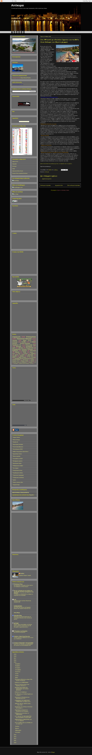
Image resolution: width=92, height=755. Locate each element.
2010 (15, 742)
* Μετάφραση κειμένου (17, 461)
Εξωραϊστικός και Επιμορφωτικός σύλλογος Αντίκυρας (24, 348)
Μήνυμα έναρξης (24, 360)
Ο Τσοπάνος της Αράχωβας (20, 631)
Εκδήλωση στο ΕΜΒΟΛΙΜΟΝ (21, 682)
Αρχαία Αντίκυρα (22, 357)
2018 (15, 656)
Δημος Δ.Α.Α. (27, 340)
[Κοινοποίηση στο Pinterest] (67, 170)
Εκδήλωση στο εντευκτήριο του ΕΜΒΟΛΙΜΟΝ (22, 714)
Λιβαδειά (22, 356)
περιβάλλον (33, 353)
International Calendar (24, 121)
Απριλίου (17, 726)
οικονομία (18, 346)
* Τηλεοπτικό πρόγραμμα (18, 475)
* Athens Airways (16, 439)
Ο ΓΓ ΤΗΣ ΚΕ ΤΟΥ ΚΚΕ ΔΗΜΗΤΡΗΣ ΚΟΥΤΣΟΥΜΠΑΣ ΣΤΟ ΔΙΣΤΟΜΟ (23, 717)
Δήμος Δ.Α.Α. (15, 161)
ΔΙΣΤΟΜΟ (16, 623)
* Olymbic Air (15, 442)
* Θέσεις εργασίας (16, 456)
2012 (15, 738)
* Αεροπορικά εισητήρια (17, 444)
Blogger (53, 752)
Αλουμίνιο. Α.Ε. (15, 360)
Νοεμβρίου (17, 665)
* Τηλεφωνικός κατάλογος (18, 477)
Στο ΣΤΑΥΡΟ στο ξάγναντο (19, 632)
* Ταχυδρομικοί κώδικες (17, 472)
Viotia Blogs (17, 612)
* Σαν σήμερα (15, 468)
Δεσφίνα (32, 359)
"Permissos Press (18, 584)
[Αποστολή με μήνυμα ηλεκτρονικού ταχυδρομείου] (61, 170)
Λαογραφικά (16, 363)
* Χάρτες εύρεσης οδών (17, 482)
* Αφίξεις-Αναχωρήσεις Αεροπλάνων (20, 451)
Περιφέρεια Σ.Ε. (16, 345)
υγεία (13, 347)
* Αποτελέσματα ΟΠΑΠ (17, 449)
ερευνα (16, 354)
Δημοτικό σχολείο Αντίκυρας (24, 363)
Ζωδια (25, 425)
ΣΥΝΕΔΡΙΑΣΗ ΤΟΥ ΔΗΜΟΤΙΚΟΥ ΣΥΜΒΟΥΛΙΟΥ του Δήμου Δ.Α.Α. (23, 701)
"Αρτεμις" (32, 360)
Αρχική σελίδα (59, 185)
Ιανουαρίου (17, 732)
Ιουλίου (17, 673)
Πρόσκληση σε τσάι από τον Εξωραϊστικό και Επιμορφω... (22, 710)
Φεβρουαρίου (18, 730)
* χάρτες (14, 479)
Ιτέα (35, 362)
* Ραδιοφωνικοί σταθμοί (17, 465)
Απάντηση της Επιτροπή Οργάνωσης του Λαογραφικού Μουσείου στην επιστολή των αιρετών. (23, 618)
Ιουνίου (17, 675)
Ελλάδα (24, 342)
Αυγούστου (18, 671)
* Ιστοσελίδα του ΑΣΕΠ (17, 458)
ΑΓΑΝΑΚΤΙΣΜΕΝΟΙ (16, 359)
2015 (15, 662)
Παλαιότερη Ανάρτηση (73, 185)
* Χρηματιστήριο (16, 484)
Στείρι (13, 168)
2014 (15, 734)
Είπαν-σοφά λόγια (31, 345)
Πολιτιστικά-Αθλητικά (24, 339)
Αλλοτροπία (30, 354)
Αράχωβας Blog (18, 615)
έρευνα (13, 357)
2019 (15, 654)
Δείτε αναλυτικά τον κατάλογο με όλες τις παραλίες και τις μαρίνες (56, 163)
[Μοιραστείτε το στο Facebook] (65, 170)
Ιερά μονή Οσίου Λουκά (17, 171)
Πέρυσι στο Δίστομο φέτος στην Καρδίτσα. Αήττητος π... (22, 685)
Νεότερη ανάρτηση (45, 185)
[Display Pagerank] (14, 201)
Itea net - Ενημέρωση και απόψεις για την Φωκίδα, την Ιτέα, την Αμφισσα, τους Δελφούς (23, 592)
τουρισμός (31, 362)
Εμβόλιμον (15, 350)
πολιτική (14, 340)
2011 (15, 740)
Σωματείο (25, 353)
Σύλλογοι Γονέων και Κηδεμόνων (19, 362)
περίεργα (24, 350)
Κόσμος (31, 352)
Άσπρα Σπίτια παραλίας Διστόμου (20, 173)
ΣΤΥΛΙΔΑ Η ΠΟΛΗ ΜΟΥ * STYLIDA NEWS (23, 643)
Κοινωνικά (33, 350)
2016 (15, 660)
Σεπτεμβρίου (18, 669)
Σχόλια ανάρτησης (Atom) (63, 190)
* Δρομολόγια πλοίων (17, 453)
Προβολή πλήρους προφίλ (25, 575)
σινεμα (29, 400)
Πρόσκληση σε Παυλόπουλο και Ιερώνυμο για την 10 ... (22, 698)
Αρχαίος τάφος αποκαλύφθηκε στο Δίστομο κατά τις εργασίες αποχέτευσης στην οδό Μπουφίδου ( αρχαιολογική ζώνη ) (23, 626)
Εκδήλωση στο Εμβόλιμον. (21, 692)
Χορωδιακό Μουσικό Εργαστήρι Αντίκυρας (24, 358)
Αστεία (22, 354)
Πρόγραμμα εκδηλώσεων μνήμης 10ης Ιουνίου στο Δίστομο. (23, 680)
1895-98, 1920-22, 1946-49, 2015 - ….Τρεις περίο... (23, 704)
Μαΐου (16, 677)
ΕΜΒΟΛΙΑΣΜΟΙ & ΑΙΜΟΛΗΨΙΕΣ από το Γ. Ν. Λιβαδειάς (23, 720)
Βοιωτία (17, 352)
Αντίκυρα (17, 5)
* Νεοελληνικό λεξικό (16, 463)
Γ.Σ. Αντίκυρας (32, 357)
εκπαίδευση (29, 346)
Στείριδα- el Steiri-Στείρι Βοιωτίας (22, 636)
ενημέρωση (16, 337)
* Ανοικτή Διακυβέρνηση (17, 446)
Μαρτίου (17, 728)
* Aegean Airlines (16, 437)
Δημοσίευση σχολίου (46, 178)
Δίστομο (20, 347)
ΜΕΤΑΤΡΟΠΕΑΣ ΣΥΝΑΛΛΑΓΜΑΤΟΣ (20, 492)
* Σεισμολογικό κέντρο (17, 470)
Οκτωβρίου (17, 667)
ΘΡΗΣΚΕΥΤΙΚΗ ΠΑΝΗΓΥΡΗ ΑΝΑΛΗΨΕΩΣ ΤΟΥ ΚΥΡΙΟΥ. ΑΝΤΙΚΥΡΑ (22, 689)
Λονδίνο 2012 (30, 356)
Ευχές (19, 353)
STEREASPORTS (18, 606)
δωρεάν (31, 494)
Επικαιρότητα (31, 337)
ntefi (15, 599)
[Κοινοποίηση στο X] (64, 170)
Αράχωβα (14, 163)
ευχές (13, 353)
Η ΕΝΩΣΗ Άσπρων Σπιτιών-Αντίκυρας (24, 342)
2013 (15, 736)
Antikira (22, 573)
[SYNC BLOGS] (15, 194)
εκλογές (31, 363)
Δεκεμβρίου (18, 663)
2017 (15, 658)
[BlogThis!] (63, 170)
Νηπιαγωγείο (25, 359)
